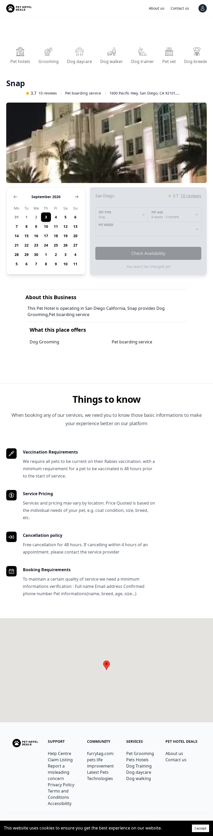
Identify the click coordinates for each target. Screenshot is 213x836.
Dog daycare (138, 772)
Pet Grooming (140, 753)
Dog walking (138, 778)
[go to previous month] (15, 197)
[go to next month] (76, 197)
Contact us (176, 760)
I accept (201, 828)
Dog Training (139, 766)
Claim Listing (60, 760)
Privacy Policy (61, 785)
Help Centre (59, 753)
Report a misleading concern (58, 772)
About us (174, 753)
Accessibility (59, 803)
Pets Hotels (137, 760)
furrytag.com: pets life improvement (100, 760)
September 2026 (46, 196)
